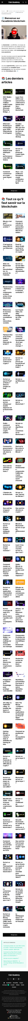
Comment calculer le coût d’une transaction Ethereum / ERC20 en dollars (20, 226)
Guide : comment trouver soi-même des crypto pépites (7, 427)
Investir (12, 985)
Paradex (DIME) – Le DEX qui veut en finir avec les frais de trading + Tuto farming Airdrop (20, 130)
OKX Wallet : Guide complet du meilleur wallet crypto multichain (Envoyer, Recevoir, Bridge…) (7, 104)
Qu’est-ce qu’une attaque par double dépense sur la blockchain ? (7, 405)
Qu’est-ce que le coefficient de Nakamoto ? (20, 802)
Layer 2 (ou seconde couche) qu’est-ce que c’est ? (20, 548)
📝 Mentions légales (14, 1016)
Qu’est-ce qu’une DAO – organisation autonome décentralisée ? (20, 268)
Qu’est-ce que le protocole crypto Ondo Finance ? (20, 152)
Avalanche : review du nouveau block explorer (20, 662)
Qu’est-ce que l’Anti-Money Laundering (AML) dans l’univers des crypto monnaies (7, 920)
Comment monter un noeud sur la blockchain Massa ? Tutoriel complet (7, 570)
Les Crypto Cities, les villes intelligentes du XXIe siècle (20, 314)
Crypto (21, 982)
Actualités (15, 982)
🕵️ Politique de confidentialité (14, 1018)
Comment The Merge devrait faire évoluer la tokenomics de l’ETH (7, 845)
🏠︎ (4, 982)
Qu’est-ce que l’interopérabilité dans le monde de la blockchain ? (7, 867)
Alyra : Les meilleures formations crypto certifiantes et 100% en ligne (20, 177)
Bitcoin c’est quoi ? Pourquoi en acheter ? (7, 224)
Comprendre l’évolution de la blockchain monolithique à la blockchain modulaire (20, 641)
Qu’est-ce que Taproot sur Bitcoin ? (20, 494)
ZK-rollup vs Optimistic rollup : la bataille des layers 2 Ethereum (7, 707)
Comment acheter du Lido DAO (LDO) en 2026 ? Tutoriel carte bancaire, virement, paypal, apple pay (14, 947)
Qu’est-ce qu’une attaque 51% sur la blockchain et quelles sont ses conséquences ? (7, 616)
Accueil (3, 11)
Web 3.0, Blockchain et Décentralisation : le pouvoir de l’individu (7, 269)
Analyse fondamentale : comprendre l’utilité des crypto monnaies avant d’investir (20, 473)
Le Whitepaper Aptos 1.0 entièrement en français (20, 917)
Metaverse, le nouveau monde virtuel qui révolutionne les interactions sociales (7, 316)
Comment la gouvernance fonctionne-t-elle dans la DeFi (7, 450)
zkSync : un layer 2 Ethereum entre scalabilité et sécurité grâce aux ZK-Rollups (20, 615)
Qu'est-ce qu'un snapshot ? (11, 958)
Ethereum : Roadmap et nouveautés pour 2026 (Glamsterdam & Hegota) (7, 128)
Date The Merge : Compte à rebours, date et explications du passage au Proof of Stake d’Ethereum (20, 711)
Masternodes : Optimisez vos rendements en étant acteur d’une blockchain (7, 292)
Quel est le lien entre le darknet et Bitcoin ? (20, 449)
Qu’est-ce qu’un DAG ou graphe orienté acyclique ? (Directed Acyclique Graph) (20, 895)
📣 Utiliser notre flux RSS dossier (14, 1012)
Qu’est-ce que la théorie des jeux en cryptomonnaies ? (7, 663)
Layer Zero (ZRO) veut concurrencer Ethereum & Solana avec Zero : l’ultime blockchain (20, 103)
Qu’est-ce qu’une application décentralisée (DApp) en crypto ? (7, 592)
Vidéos (18, 985)
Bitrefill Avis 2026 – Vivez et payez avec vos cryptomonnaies (7, 803)
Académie (8, 982)
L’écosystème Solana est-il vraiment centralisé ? (20, 289)
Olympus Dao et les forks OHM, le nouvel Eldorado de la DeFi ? (7, 339)
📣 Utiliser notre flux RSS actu (14, 1011)
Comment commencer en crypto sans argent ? (7, 175)
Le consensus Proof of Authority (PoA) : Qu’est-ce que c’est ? (7, 894)
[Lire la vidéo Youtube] (14, 32)
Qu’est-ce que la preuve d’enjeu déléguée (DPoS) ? (6, 528)
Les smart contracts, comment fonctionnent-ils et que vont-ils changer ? (20, 340)
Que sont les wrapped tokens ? (7, 510)
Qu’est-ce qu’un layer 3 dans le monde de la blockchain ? (7, 823)
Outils (22, 985)
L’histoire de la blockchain (7, 493)
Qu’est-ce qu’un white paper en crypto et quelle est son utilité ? (7, 782)
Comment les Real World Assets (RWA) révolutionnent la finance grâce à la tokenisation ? (12, 953)
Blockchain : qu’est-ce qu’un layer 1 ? (20, 780)
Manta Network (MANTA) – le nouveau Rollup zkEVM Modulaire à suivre (14, 962)
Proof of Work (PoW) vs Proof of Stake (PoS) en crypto (20, 248)
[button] (2, 2)
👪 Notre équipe (14, 1015)
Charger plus (14, 190)
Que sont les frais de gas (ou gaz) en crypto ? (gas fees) (20, 844)
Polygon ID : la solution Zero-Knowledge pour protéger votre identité (7, 685)
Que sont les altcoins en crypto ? (20, 510)
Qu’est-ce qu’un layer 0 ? (20, 758)
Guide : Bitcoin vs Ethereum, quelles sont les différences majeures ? (20, 570)
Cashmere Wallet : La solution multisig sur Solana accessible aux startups (7, 641)
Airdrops (5, 985)
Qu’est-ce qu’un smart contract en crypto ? (7, 360)
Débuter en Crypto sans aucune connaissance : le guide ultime (20, 592)
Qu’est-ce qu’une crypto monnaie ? (6, 547)
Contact (14, 987)
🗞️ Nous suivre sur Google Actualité (14, 1010)
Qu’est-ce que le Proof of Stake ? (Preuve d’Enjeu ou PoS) (7, 383)
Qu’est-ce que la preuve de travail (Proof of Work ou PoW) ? (20, 362)
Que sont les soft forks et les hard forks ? (7, 468)
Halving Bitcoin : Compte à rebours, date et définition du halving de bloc (7, 737)
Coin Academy (14, 2)
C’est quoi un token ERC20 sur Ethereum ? (7, 247)
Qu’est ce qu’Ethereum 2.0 (20, 381)
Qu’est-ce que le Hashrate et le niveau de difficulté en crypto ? (7, 760)
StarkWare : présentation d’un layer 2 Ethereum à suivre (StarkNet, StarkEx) (20, 685)
